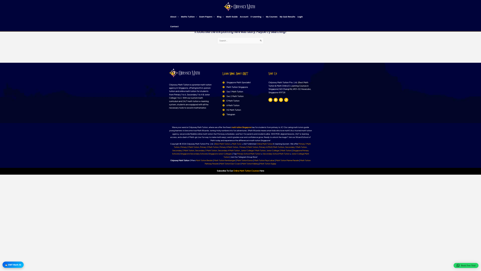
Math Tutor (236, 144)
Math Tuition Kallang (250, 163)
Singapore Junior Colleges (220, 153)
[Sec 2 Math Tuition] (233, 96)
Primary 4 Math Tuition (229, 147)
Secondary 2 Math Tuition (183, 150)
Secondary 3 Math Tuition (206, 150)
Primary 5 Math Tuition (248, 147)
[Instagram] (276, 100)
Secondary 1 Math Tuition (296, 147)
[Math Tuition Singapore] (235, 87)
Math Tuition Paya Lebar (264, 160)
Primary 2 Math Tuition (190, 147)
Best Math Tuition (222, 144)
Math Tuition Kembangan (224, 160)
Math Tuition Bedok (204, 160)
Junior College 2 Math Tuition (279, 150)
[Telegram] (229, 114)
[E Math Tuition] (231, 100)
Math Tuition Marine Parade (287, 160)
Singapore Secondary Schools (194, 153)
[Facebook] (270, 100)
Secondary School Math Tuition (276, 153)
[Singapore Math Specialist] (237, 82)
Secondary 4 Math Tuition (229, 150)
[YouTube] (281, 100)
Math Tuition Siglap (268, 163)
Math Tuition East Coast (230, 163)
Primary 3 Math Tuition (209, 147)
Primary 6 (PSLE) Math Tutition (271, 147)
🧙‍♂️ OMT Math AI (13, 265)
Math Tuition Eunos (245, 160)
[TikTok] (286, 100)
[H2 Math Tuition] (232, 110)
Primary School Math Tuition (249, 153)
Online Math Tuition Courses (246, 170)
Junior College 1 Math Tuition (253, 150)
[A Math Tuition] (231, 105)
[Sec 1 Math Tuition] (233, 91)
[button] (177, 17)
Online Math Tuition (265, 144)
